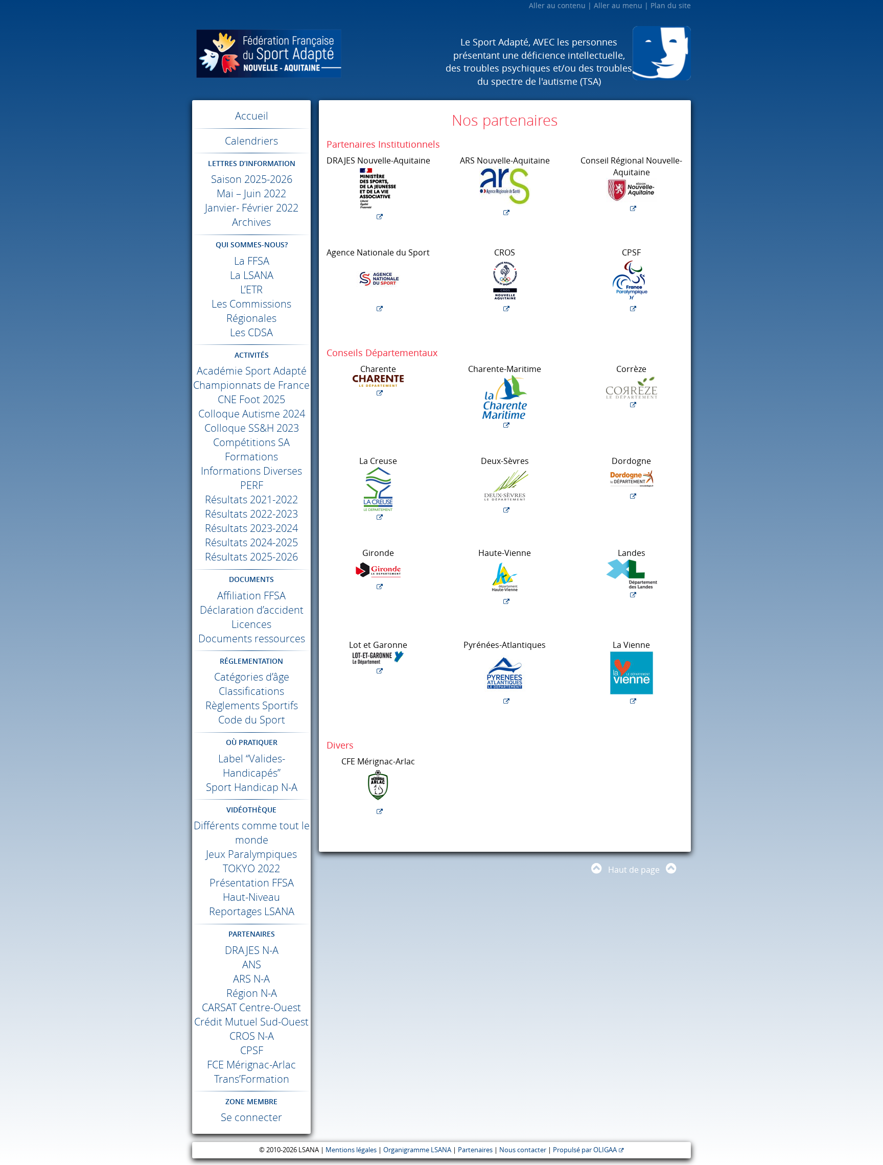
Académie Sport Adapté (252, 371)
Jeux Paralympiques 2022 (251, 861)
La (251, 261)
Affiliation (251, 595)
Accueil (251, 116)
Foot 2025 (251, 399)
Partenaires (475, 1150)
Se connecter (251, 1117)
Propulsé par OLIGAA (585, 1150)
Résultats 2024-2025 (251, 542)
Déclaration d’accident (252, 610)
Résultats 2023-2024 (251, 528)
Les (251, 332)
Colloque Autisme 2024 (251, 414)
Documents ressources (251, 638)
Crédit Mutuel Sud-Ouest (251, 1022)
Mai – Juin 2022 (251, 193)
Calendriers (251, 141)
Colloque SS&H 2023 (251, 428)
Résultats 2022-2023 (251, 514)
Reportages (251, 911)
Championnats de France (251, 385)
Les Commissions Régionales (251, 311)
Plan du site (670, 5)
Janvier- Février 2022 (251, 208)
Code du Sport (251, 720)
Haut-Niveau (251, 897)
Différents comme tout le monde (252, 833)
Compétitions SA (251, 442)
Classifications (251, 691)
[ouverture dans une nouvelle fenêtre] (378, 194)
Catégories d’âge (251, 677)
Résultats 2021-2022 (251, 499)
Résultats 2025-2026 (251, 557)
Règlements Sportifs (251, 705)
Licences (251, 624)
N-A (251, 950)
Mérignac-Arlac (251, 1064)
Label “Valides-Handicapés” (251, 766)
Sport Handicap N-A (251, 787)
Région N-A (251, 993)
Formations (251, 456)
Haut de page (634, 869)
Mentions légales (351, 1150)
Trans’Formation (251, 1079)
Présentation (252, 883)
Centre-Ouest (251, 1007)
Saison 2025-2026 (251, 179)
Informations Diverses (251, 471)
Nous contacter (522, 1150)
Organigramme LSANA (417, 1150)
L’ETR (251, 289)
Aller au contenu (557, 5)
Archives (251, 222)
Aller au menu (618, 5)
